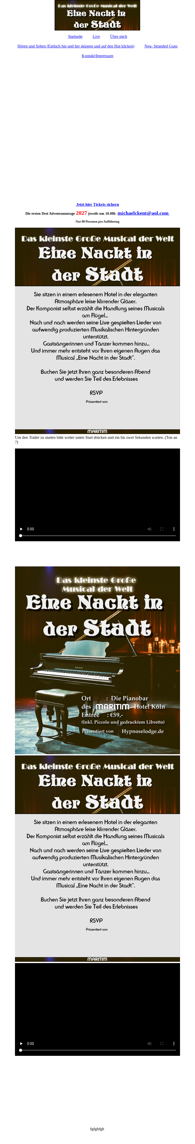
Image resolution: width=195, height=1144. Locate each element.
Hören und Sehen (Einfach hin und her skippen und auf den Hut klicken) (76, 46)
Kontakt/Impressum (97, 56)
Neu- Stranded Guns (160, 46)
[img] (97, 15)
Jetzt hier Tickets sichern (97, 204)
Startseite (75, 36)
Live (96, 36)
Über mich (118, 36)
